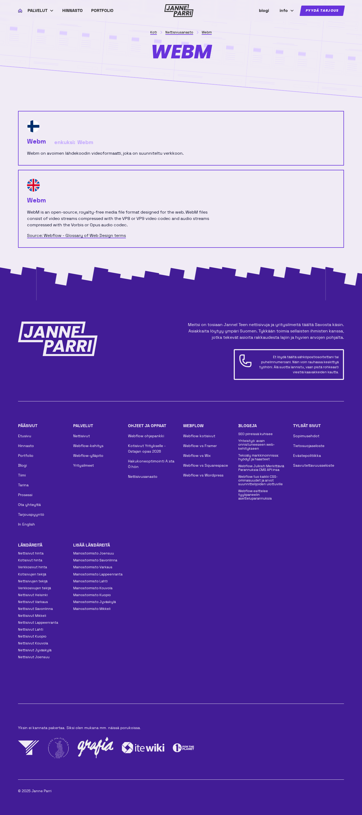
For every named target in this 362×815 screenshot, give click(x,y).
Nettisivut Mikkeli (32, 615)
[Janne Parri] (178, 10)
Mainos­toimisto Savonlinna (95, 560)
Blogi (22, 465)
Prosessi (25, 494)
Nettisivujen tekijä (32, 581)
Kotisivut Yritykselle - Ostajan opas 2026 (147, 448)
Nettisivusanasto (142, 476)
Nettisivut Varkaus (33, 602)
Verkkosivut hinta (32, 567)
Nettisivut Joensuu (34, 657)
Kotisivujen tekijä (32, 574)
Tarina (23, 485)
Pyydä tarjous (322, 10)
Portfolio (102, 10)
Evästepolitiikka (307, 455)
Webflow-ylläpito (88, 455)
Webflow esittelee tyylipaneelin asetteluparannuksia (255, 495)
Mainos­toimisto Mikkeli (92, 608)
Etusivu (24, 435)
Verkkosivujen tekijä (34, 588)
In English (26, 524)
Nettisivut (81, 435)
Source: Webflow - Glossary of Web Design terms (76, 235)
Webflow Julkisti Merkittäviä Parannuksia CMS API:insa (261, 468)
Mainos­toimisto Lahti (90, 581)
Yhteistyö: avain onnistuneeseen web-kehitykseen (256, 444)
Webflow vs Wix (197, 455)
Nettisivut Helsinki (33, 595)
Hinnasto (72, 10)
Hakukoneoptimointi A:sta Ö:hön (151, 464)
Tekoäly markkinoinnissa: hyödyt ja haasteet (258, 457)
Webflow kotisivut (199, 435)
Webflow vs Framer (200, 445)
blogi (264, 10)
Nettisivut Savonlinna (35, 608)
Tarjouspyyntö (31, 514)
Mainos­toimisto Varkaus (92, 567)
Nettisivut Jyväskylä (34, 650)
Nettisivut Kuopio (32, 636)
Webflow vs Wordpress (203, 475)
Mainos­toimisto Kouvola (92, 588)
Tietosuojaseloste (308, 445)
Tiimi (22, 475)
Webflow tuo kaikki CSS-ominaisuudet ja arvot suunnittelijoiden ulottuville (260, 480)
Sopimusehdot (306, 435)
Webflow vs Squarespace (205, 465)
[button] (40, 10)
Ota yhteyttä (29, 504)
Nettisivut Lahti (30, 629)
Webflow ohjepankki (146, 435)
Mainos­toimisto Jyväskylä (94, 602)
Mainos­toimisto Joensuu (93, 553)
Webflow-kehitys (88, 445)
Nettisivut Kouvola (33, 643)
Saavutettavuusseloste (313, 465)
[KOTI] (18, 10)
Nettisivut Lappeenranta (38, 622)
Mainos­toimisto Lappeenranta (97, 574)
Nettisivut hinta (30, 553)
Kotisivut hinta (30, 560)
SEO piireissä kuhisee (255, 434)
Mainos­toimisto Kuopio (92, 595)
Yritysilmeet (83, 465)
